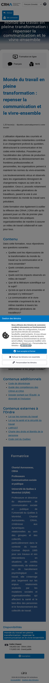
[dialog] (24, 341)
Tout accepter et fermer (26, 351)
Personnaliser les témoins (26, 363)
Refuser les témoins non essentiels (26, 357)
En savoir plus (25, 345)
